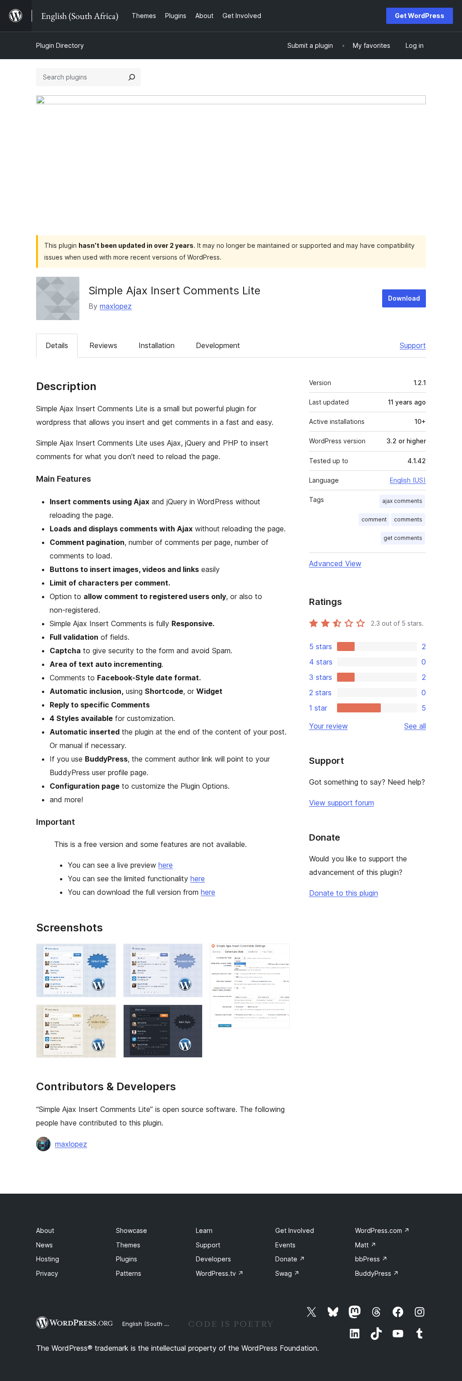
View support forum (341, 802)
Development (218, 345)
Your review (328, 725)
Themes (128, 1245)
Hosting (47, 1259)
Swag (287, 1273)
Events (285, 1245)
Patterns (128, 1273)
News (44, 1245)
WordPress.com (382, 1230)
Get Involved (294, 1230)
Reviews (103, 345)
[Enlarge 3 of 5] (190, 955)
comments (408, 519)
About (45, 1230)
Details (57, 345)
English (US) (408, 480)
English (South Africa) (152, 1323)
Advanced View (335, 563)
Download (404, 298)
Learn (204, 1230)
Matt (365, 1245)
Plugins (126, 1259)
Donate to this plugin (343, 892)
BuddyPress (377, 1273)
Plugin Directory (60, 45)
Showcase (131, 1230)
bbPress (371, 1259)
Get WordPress (419, 15)
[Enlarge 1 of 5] (103, 955)
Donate (290, 1259)
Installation (157, 345)
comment (374, 519)
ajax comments (402, 501)
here (165, 865)
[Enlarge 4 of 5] (190, 1016)
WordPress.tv (220, 1273)
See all (415, 725)
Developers (213, 1259)
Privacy (47, 1273)
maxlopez (116, 306)
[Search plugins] (132, 77)
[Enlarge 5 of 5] (277, 955)
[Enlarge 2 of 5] (103, 1016)
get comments (402, 538)
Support (413, 345)
